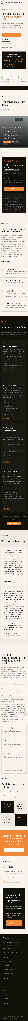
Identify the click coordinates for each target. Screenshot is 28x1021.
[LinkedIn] (12, 952)
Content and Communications (9, 969)
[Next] (8, 152)
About (4, 982)
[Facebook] (4, 952)
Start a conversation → (11, 35)
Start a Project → (6, 109)
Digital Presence (6, 965)
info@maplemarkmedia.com (13, 882)
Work (4, 986)
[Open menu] (25, 2)
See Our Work (6, 39)
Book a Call (5, 998)
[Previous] (3, 152)
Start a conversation (12, 923)
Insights (4, 990)
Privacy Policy (6, 1018)
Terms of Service (13, 1018)
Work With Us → (18, 2)
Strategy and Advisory (8, 973)
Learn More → (6, 375)
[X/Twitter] (16, 952)
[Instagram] (8, 952)
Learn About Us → (6, 261)
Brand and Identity (7, 961)
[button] (13, 132)
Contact (5, 994)
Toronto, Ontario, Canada (8, 1011)
